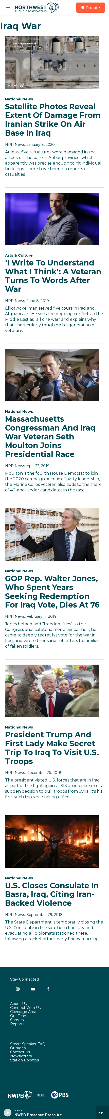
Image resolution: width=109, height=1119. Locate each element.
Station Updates (24, 1060)
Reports (17, 1024)
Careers (17, 1020)
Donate (93, 7)
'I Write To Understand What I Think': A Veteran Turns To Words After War (53, 276)
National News (19, 99)
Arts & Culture (19, 255)
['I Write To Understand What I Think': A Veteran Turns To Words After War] (52, 219)
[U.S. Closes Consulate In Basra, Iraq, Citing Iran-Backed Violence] (52, 841)
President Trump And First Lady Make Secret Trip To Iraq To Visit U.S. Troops (52, 748)
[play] (8, 1112)
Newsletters (21, 1056)
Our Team (19, 1016)
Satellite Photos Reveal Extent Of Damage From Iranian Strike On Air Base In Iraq (53, 120)
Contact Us (20, 1052)
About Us (18, 1004)
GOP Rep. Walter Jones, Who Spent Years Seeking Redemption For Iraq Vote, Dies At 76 (52, 592)
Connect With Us (25, 1008)
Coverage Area (23, 1012)
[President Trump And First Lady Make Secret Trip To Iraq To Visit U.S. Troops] (52, 691)
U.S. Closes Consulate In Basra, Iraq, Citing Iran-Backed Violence (52, 894)
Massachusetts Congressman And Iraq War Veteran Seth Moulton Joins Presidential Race (50, 436)
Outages (18, 1048)
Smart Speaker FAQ (27, 1044)
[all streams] (102, 1112)
